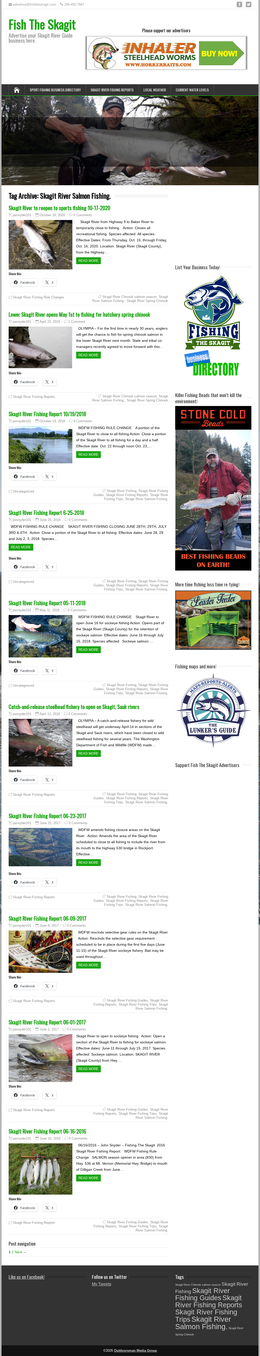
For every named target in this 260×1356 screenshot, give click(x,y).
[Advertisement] (217, 224)
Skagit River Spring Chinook (147, 301)
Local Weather (154, 89)
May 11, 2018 (49, 610)
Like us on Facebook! (26, 1276)
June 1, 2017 (49, 1029)
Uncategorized (23, 491)
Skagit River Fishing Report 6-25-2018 (46, 512)
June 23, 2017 (50, 823)
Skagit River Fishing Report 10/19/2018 (47, 414)
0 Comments (82, 215)
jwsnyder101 (22, 215)
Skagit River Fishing (121, 491)
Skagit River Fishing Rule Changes (38, 297)
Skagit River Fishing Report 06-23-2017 (47, 816)
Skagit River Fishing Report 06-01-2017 (47, 1022)
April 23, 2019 (50, 322)
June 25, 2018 (50, 520)
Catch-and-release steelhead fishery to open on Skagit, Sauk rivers (74, 706)
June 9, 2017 (49, 925)
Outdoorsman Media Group (135, 1350)
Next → (21, 1252)
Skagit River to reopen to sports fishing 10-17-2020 (59, 208)
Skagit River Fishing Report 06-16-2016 (47, 1131)
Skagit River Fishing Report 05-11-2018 (47, 603)
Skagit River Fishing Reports (112, 89)
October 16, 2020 (52, 215)
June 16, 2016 (50, 1138)
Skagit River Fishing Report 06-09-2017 (47, 918)
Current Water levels (192, 89)
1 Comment (76, 322)
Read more (88, 261)
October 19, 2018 (52, 421)
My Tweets (101, 1284)
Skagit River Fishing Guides (127, 1000)
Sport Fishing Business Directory (55, 89)
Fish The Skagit (42, 24)
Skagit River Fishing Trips (138, 1004)
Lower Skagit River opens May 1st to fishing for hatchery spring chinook (79, 314)
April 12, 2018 (50, 714)
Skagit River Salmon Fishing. (146, 499)
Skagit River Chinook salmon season (129, 297)
